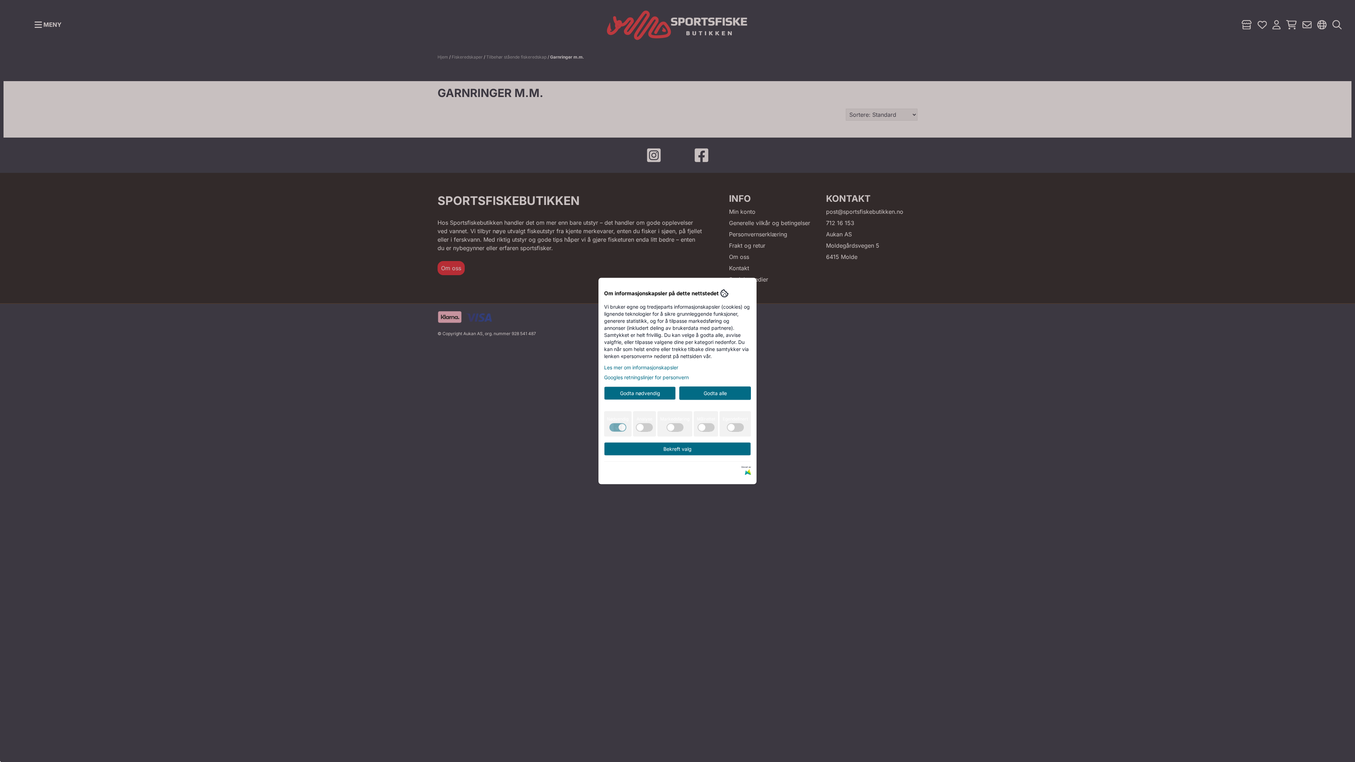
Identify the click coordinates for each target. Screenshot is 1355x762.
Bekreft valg (677, 449)
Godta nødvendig (640, 393)
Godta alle (715, 393)
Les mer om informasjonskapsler (641, 367)
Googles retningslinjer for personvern (646, 377)
